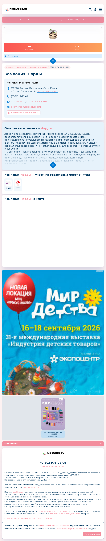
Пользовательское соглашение (52, 511)
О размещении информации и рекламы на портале (28, 518)
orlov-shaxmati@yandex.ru (26, 107)
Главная (10, 67)
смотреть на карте (47, 91)
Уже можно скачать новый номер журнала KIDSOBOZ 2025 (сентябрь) (53, 20)
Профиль (13, 56)
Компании (21, 67)
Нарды (46, 128)
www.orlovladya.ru (36, 101)
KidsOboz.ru (17, 492)
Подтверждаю (92, 534)
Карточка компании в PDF (25, 112)
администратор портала (53, 466)
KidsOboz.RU (11, 443)
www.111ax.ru (18, 101)
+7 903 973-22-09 (53, 462)
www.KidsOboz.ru (31, 487)
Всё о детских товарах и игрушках (19, 11)
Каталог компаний (38, 67)
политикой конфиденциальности (65, 514)
